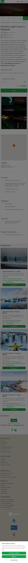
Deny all (14, 556)
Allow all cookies (14, 553)
